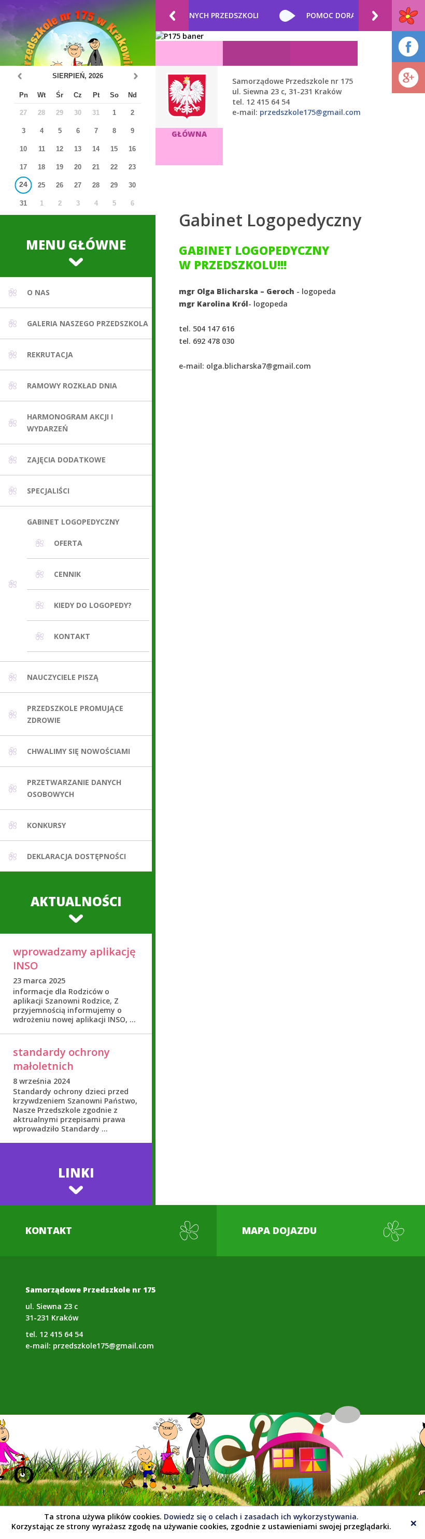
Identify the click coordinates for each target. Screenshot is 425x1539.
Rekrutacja (50, 354)
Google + (408, 77)
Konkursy (46, 825)
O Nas (38, 292)
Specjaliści (48, 491)
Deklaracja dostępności (76, 856)
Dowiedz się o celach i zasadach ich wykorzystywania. (261, 1516)
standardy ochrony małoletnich (61, 1059)
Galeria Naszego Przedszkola (87, 323)
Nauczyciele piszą (62, 677)
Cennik (67, 574)
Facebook (408, 46)
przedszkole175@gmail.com (310, 112)
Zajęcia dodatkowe (66, 459)
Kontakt (72, 636)
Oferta (68, 543)
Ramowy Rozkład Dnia (72, 385)
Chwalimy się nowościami (78, 751)
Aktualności (76, 901)
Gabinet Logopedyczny (73, 522)
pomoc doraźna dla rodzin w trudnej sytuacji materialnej (222, 15)
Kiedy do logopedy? (93, 605)
